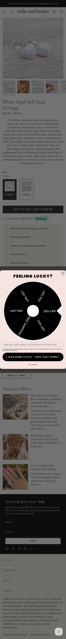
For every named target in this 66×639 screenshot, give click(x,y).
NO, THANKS (33, 364)
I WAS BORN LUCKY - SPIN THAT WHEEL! (33, 357)
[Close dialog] (63, 273)
